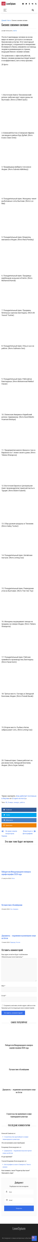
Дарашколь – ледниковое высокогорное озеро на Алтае (19, 1091)
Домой (4, 20)
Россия (18, 942)
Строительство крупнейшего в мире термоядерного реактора (19, 1115)
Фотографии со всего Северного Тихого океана (17, 1166)
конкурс (16, 802)
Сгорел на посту (19, 798)
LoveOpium (9, 3)
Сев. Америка (14, 909)
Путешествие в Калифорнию (19, 1069)
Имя (3, 986)
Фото (9, 20)
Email (4, 995)
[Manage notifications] (33, 1237)
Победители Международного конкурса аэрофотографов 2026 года (19, 1046)
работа (22, 802)
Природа (12, 942)
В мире (10, 802)
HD (6, 802)
